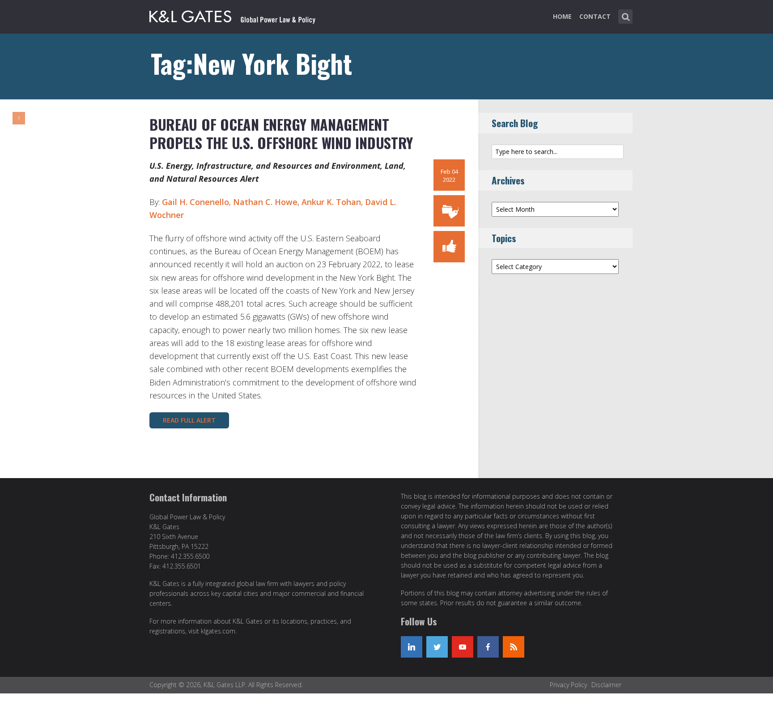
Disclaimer (606, 684)
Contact (595, 16)
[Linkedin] (411, 647)
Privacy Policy (568, 684)
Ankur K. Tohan (331, 202)
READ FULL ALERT (189, 420)
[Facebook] (488, 647)
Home (562, 16)
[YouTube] (462, 647)
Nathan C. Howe (265, 202)
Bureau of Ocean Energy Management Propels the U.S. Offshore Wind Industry (281, 134)
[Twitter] (437, 647)
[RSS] (513, 647)
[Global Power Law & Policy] (232, 15)
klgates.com (218, 631)
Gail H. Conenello (195, 202)
